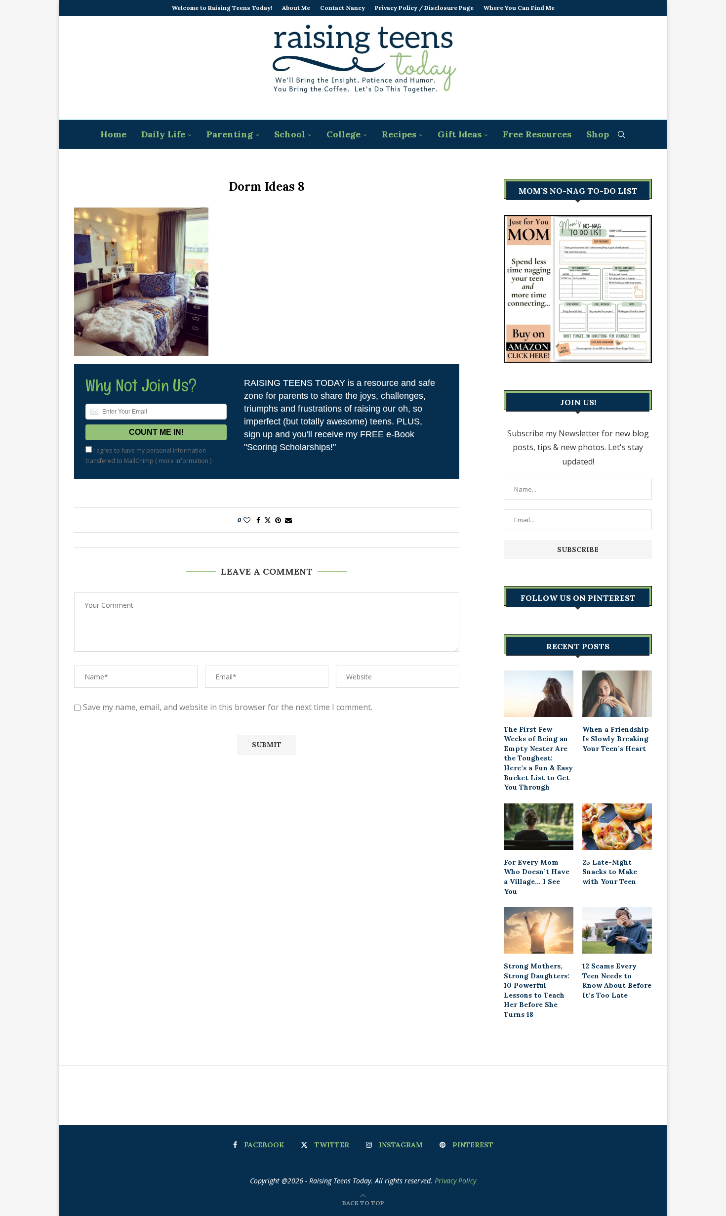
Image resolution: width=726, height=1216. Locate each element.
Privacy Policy (455, 1180)
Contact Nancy (342, 7)
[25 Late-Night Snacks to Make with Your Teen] (617, 826)
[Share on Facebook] (258, 520)
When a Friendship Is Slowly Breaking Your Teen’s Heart (615, 739)
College (343, 134)
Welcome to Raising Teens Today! (222, 7)
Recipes (399, 134)
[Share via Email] (288, 520)
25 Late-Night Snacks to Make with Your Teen (609, 872)
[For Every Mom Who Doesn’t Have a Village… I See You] (538, 826)
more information (183, 461)
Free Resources (537, 134)
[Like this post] (246, 520)
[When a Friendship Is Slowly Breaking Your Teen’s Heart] (617, 694)
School (289, 134)
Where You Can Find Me (519, 7)
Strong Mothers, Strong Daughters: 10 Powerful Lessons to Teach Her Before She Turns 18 (536, 990)
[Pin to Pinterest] (278, 520)
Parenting (229, 134)
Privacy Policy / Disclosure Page (424, 7)
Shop (597, 134)
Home (113, 134)
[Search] (621, 134)
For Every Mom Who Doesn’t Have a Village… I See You (536, 877)
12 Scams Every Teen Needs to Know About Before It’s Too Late (616, 981)
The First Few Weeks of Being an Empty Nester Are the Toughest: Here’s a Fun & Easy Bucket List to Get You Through (538, 758)
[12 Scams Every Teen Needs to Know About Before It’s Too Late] (617, 930)
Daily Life (163, 134)
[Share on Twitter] (267, 520)
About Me (296, 7)
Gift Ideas (460, 134)
